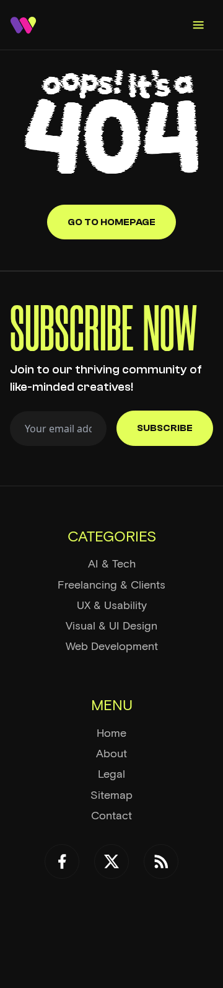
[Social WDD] (62, 861)
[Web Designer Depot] (23, 25)
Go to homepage (111, 222)
